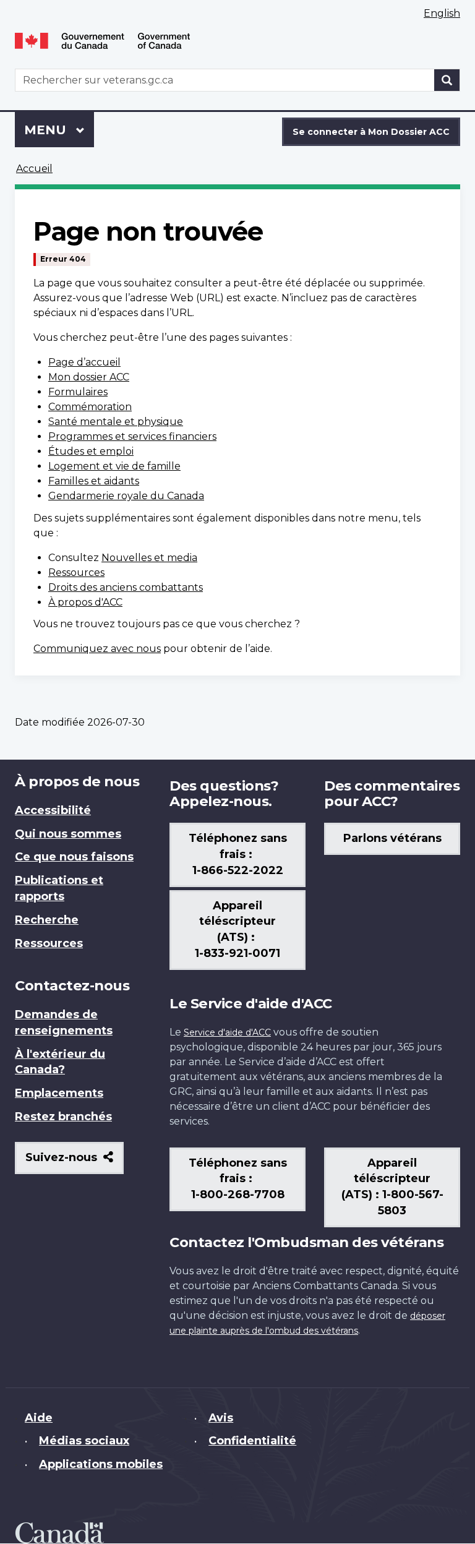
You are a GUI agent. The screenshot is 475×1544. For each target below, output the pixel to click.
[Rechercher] (447, 80)
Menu (59, 129)
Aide (39, 1418)
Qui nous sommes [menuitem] (68, 834)
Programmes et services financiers (132, 436)
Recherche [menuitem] (47, 920)
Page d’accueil (84, 362)
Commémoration (90, 407)
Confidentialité (252, 1441)
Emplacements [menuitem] (59, 1093)
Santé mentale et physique (115, 421)
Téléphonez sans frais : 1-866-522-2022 (238, 854)
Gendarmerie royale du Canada (126, 496)
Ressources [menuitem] (49, 943)
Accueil (34, 168)
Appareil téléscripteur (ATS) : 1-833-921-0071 (237, 930)
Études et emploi (91, 451)
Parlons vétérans (392, 838)
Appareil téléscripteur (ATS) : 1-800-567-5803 (392, 1187)
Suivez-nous (74, 1162)
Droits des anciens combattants (125, 587)
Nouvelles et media (149, 558)
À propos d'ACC (85, 602)
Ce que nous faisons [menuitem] (74, 857)
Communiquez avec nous (97, 648)
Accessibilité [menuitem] (53, 810)
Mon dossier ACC (88, 377)
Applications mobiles (101, 1464)
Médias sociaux (84, 1441)
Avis (220, 1418)
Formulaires (78, 392)
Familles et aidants (93, 481)
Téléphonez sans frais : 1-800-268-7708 (238, 1179)
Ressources (76, 572)
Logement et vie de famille (114, 466)
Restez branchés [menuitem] (63, 1116)
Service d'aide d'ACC (227, 1032)
